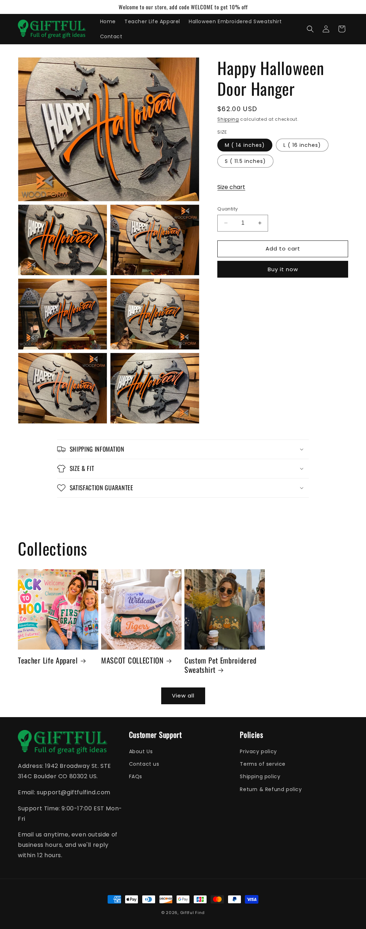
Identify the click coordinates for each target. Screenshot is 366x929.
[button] (310, 29)
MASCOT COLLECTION (132, 660)
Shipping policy (260, 776)
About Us (141, 751)
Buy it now (283, 269)
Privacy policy (258, 751)
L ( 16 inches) (302, 145)
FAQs (135, 776)
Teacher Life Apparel (48, 660)
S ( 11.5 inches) (245, 161)
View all (183, 695)
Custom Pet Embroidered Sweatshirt (220, 665)
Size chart (231, 187)
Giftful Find (192, 912)
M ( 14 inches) (245, 145)
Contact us (144, 763)
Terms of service (263, 763)
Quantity (227, 208)
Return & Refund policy (271, 789)
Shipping (228, 119)
